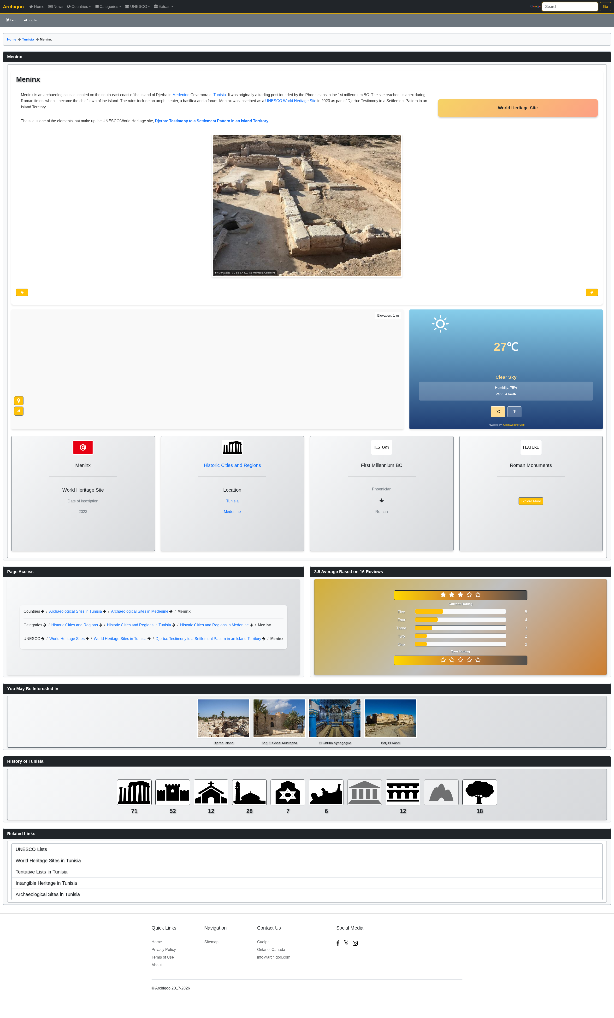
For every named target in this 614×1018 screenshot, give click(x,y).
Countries (79, 7)
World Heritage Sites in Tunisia (121, 639)
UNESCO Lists (31, 849)
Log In (32, 20)
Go (605, 7)
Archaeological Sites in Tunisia (76, 611)
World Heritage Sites (67, 639)
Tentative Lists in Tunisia (41, 871)
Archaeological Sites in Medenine (140, 611)
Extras (164, 7)
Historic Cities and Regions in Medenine (215, 625)
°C (498, 412)
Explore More (531, 501)
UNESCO (138, 7)
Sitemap (211, 942)
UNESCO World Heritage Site (290, 101)
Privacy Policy (164, 950)
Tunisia (28, 39)
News (58, 7)
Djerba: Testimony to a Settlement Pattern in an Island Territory (209, 639)
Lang (14, 20)
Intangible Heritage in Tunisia (46, 883)
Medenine (180, 95)
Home (39, 7)
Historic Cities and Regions (232, 465)
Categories (109, 7)
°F (514, 412)
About (157, 965)
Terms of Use (163, 957)
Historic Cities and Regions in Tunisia (139, 625)
